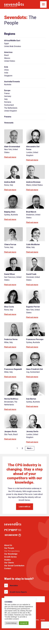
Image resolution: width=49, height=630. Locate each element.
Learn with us (24, 507)
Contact (7, 568)
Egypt (6, 43)
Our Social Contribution (14, 566)
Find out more (10, 157)
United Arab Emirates (12, 46)
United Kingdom (10, 111)
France (7, 93)
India (6, 73)
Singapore (8, 76)
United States (9, 61)
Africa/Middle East (12, 40)
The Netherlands (10, 108)
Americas (8, 52)
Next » (29, 448)
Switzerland (9, 105)
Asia (6, 67)
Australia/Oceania (12, 81)
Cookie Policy (43, 621)
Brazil (6, 55)
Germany (7, 96)
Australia (7, 84)
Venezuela (8, 123)
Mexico (7, 58)
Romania (7, 102)
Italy (6, 99)
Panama (7, 117)
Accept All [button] (23, 623)
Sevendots (14, 4)
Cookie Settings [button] (11, 623)
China (6, 70)
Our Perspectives (12, 551)
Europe (7, 90)
